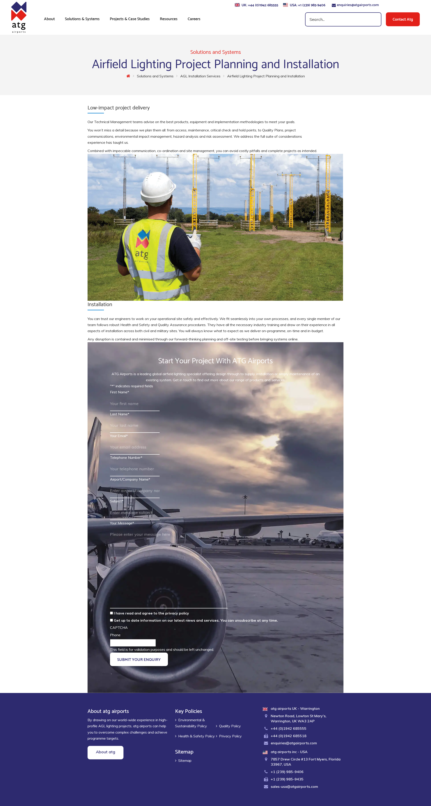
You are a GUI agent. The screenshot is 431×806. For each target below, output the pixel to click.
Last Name (119, 414)
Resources (169, 18)
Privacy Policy (230, 736)
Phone (115, 635)
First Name (119, 392)
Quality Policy (230, 726)
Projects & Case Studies (130, 18)
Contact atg (403, 18)
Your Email (119, 435)
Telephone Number (126, 457)
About (49, 18)
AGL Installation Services (200, 76)
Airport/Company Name (130, 479)
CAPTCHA (119, 627)
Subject (116, 501)
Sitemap (184, 760)
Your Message (122, 523)
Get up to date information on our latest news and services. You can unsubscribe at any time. (196, 620)
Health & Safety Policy (196, 736)
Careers (194, 18)
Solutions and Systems (155, 76)
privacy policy (177, 613)
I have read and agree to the (151, 613)
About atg (105, 751)
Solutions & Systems (82, 18)
